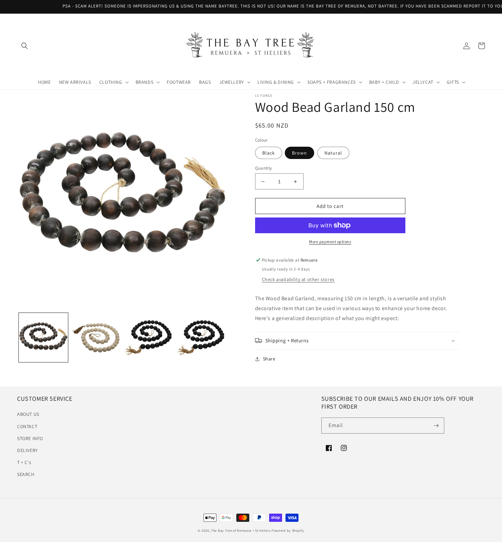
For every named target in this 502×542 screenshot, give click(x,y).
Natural (333, 153)
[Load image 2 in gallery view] (96, 337)
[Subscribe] (436, 426)
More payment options (330, 241)
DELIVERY (27, 450)
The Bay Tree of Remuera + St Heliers (240, 530)
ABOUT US (28, 414)
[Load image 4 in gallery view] (200, 337)
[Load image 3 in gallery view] (148, 337)
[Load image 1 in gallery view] (43, 337)
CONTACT (27, 426)
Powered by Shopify (287, 530)
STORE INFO (30, 438)
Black (268, 153)
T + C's (24, 462)
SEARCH (25, 474)
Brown (299, 153)
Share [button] (269, 359)
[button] (24, 45)
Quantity (263, 168)
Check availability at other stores (298, 279)
